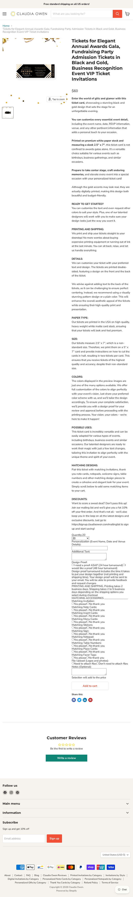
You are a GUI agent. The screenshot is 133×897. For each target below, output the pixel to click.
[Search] (117, 14)
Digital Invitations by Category (23, 879)
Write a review (66, 758)
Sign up (54, 838)
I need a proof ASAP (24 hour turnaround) (98, 565)
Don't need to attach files (113, 663)
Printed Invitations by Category (86, 875)
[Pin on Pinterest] (90, 700)
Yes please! (80, 604)
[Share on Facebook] (74, 700)
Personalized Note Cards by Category (62, 879)
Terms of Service (110, 882)
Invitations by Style (115, 875)
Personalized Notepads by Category (103, 879)
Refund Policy (91, 882)
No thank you (97, 604)
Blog (36, 875)
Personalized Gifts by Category (30, 882)
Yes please (80, 657)
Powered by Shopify (66, 890)
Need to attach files (85, 663)
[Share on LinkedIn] (85, 700)
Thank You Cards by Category (65, 882)
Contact (18, 875)
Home (6, 25)
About (7, 875)
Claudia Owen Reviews (54, 875)
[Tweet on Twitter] (79, 700)
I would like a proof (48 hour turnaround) (99, 566)
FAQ (28, 875)
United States (114, 854)
